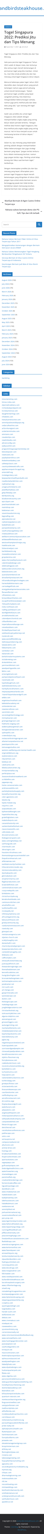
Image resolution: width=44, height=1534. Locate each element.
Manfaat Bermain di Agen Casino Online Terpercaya (22, 202)
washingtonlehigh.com (11, 1306)
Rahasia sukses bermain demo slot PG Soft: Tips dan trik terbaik (22, 211)
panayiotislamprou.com (11, 528)
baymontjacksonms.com (11, 1034)
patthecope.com (8, 1133)
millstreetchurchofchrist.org (13, 1420)
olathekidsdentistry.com (11, 686)
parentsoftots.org (8, 1177)
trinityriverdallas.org (10, 770)
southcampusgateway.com (12, 531)
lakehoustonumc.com (10, 1200)
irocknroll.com (7, 636)
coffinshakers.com (9, 958)
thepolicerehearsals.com (11, 858)
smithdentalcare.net (10, 1493)
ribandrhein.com (8, 759)
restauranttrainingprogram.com (14, 738)
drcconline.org (7, 1101)
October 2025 (7, 311)
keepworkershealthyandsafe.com (15, 478)
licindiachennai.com (10, 411)
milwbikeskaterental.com (11, 1031)
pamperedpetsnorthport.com (13, 677)
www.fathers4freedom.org (12, 1224)
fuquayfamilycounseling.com (13, 1461)
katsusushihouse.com (10, 920)
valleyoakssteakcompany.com (13, 1119)
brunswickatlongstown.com (12, 978)
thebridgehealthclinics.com (12, 1168)
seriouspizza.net (8, 1139)
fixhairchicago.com (9, 1124)
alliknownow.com (8, 861)
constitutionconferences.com (13, 1130)
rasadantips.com (8, 437)
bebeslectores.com (9, 572)
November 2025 (8, 307)
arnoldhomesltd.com (10, 615)
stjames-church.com (10, 937)
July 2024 (5, 361)
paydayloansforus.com (11, 457)
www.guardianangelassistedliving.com (17, 1382)
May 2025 (5, 322)
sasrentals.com (8, 712)
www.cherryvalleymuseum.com (14, 560)
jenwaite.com (7, 1440)
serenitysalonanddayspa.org (13, 422)
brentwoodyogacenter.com (12, 1294)
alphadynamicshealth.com (12, 1429)
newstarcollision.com (10, 709)
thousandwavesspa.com (11, 1089)
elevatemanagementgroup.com (14, 1443)
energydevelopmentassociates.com (15, 589)
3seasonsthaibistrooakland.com (14, 776)
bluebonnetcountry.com (11, 498)
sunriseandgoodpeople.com (13, 1048)
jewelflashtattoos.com (10, 490)
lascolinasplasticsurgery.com (13, 1282)
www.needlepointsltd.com (12, 1277)
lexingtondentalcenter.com (12, 730)
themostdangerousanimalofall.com (15, 855)
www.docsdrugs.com (10, 1268)
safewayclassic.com (9, 463)
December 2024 (8, 341)
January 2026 (7, 299)
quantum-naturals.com (11, 1396)
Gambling (8, 27)
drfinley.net (6, 1449)
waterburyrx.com (8, 1107)
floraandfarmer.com (10, 592)
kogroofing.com (8, 516)
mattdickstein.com (9, 1195)
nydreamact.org (8, 484)
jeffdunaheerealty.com (11, 1233)
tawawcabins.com (9, 645)
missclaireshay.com (9, 399)
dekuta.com (6, 1317)
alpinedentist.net (8, 519)
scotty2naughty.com (10, 940)
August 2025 (7, 318)
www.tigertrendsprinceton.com (14, 1221)
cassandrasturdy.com (10, 823)
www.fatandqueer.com (11, 1250)
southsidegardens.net (10, 1347)
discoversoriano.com (10, 835)
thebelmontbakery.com (11, 460)
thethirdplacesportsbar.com (13, 1355)
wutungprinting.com (10, 1025)
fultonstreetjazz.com (10, 548)
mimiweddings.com (9, 1487)
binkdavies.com (8, 893)
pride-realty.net (8, 1426)
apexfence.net (7, 1502)
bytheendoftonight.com (11, 811)
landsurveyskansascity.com (12, 1256)
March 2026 (6, 292)
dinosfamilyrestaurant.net (12, 577)
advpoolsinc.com (8, 1110)
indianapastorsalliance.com (13, 1116)
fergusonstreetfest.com (11, 1402)
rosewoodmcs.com (9, 1326)
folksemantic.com (9, 648)
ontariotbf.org (7, 472)
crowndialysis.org (9, 735)
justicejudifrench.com (10, 964)
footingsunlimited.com (11, 1262)
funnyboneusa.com (9, 1060)
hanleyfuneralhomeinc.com (12, 689)
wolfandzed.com (8, 1314)
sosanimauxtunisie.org (11, 513)
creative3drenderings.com (12, 1180)
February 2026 (7, 295)
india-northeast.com (10, 607)
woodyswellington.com (11, 1361)
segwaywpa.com (8, 1162)
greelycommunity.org (10, 923)
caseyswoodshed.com (10, 1121)
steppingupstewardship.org (13, 1300)
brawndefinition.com (10, 885)
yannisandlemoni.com (10, 665)
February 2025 (7, 334)
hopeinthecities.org (9, 814)
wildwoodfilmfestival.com (12, 539)
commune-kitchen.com (11, 902)
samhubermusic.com (10, 1499)
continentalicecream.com (12, 887)
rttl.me (4, 1481)
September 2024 (8, 353)
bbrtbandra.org (8, 496)
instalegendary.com (9, 475)
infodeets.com (7, 417)
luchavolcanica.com (9, 1072)
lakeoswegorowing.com (11, 1458)
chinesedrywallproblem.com (13, 1051)
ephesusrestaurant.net (11, 1358)
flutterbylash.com (9, 1432)
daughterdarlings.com (10, 414)
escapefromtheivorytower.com (14, 601)
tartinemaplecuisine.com (11, 981)
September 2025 (8, 315)
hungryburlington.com (11, 975)
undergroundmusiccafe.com (13, 1496)
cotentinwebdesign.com (11, 563)
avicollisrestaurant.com (11, 1098)
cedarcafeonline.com (10, 425)
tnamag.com (7, 1151)
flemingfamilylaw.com (10, 1452)
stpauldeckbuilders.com (11, 1259)
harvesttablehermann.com (12, 583)
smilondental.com (9, 706)
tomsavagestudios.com (11, 747)
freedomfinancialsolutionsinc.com (15, 1238)
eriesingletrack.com (9, 674)
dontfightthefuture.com (11, 613)
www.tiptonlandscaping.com (13, 1297)
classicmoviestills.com (10, 829)
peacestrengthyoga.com (11, 1236)
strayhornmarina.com (10, 879)
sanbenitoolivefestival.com (12, 826)
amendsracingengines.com (12, 1244)
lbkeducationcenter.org (11, 768)
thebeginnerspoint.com (11, 838)
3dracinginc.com (8, 849)
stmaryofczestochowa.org (12, 961)
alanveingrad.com (9, 1019)
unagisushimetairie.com (11, 487)
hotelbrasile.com (8, 545)
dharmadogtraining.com (11, 1475)
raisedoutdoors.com (10, 627)
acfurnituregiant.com (10, 428)
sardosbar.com (8, 651)
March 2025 (6, 330)
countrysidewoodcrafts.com (13, 466)
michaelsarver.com (9, 718)
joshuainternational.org (11, 1212)
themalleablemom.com (11, 969)
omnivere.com (7, 434)
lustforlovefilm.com (9, 908)
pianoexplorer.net (9, 1344)
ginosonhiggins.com (10, 1022)
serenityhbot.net (8, 1209)
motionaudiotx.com (9, 1478)
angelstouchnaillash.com (11, 700)
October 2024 (7, 349)
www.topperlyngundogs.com (13, 1227)
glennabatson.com (9, 876)
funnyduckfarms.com (10, 1437)
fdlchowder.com (8, 1273)
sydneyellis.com (8, 732)
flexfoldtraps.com (8, 1241)
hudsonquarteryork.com (11, 1370)
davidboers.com (8, 1189)
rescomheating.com (9, 1484)
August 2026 (7, 280)
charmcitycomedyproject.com (13, 946)
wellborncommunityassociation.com (16, 536)
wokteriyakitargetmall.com (12, 727)
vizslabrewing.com (9, 659)
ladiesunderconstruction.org (13, 569)
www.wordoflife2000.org (11, 639)
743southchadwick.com (11, 604)
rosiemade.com (8, 680)
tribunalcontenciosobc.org (12, 867)
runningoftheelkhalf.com (11, 1230)
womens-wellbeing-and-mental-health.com (19, 750)
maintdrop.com (8, 507)
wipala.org (6, 800)
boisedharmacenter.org (11, 794)
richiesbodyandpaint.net (11, 408)
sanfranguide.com (9, 844)
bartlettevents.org (9, 551)
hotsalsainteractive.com (11, 420)
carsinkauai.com (8, 1417)
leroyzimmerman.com (10, 1446)
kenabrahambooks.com (11, 899)
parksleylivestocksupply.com (13, 791)
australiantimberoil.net (11, 575)
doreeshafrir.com (8, 943)
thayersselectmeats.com (11, 1157)
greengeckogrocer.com (11, 721)
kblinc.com (6, 671)
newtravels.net (7, 455)
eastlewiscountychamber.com (13, 864)
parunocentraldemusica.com (13, 1379)
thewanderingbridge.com (12, 966)
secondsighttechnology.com (13, 715)
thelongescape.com (9, 1002)
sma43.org (6, 1288)
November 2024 (8, 345)
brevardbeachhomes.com (12, 598)
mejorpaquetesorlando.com (13, 691)
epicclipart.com (8, 501)
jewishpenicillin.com (10, 744)
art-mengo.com (8, 990)
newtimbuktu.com (9, 440)
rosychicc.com (7, 806)
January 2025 (7, 338)
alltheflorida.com (8, 1411)
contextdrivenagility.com (11, 952)
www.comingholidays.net (12, 841)
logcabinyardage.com (10, 1186)
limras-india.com (8, 402)
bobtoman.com (8, 510)
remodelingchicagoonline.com (14, 1291)
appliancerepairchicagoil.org (13, 469)
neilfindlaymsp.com (9, 1095)
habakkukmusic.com (10, 1203)
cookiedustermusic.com (11, 1063)
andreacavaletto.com (10, 788)
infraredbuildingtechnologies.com (15, 580)
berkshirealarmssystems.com (13, 656)
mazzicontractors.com (10, 1353)
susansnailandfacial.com (11, 1215)
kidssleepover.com (9, 452)
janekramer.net (8, 984)
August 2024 (7, 357)
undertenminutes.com (10, 431)
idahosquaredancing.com (12, 642)
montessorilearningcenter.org (13, 1399)
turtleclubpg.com (8, 1080)
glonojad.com (7, 931)
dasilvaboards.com (9, 873)
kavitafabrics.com (9, 1069)
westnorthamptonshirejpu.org (14, 542)
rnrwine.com (7, 1455)
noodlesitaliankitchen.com (12, 481)
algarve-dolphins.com (10, 1016)
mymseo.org (6, 1470)
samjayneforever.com (10, 1405)
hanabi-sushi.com (9, 1312)
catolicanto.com (8, 765)
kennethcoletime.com (10, 972)
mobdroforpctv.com (9, 820)
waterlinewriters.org (10, 1171)
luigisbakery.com (8, 1309)
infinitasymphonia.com (11, 914)
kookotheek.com (8, 525)
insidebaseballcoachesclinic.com (15, 1414)
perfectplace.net (8, 773)
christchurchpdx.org (10, 896)
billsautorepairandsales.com (13, 1393)
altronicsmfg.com (8, 443)
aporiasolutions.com (10, 1159)
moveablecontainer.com (11, 554)
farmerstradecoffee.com (11, 1183)
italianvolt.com (7, 654)
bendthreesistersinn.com (12, 1054)
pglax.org (5, 1039)
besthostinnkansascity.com (12, 1490)
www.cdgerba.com (9, 1376)
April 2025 (6, 326)
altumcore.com (8, 1145)
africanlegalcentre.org (10, 917)
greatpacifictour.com (10, 1083)
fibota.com (6, 1373)
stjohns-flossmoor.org (10, 1057)
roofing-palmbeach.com (11, 610)
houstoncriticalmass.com (11, 852)
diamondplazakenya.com (11, 1388)
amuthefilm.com (8, 905)
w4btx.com (6, 697)
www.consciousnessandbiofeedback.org (17, 1335)
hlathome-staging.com (10, 724)
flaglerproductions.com (11, 882)
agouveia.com (7, 1464)
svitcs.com (6, 1136)
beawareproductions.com (12, 949)
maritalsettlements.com (11, 1028)
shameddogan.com (9, 1174)
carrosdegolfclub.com (10, 586)
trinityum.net (7, 1350)
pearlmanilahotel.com (10, 504)
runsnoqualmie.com (10, 1265)
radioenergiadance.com (11, 522)
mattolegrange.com (9, 1004)
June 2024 (6, 364)
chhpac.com (6, 1472)
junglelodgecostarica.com (12, 1007)
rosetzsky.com (7, 928)
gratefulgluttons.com (10, 817)
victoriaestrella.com (9, 1086)
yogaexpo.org (7, 782)
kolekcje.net (6, 762)
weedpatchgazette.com (11, 668)
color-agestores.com (10, 797)
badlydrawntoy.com (9, 1198)
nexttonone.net (8, 1206)
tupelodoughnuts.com (10, 683)
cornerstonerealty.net (10, 1332)
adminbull (24, 47)
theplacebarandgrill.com (11, 1104)
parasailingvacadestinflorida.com (15, 1423)
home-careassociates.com (12, 785)
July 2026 (5, 284)
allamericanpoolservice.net (12, 741)
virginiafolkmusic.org (10, 753)
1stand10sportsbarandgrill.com (14, 694)
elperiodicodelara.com (10, 405)
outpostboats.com (9, 809)
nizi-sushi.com (7, 987)
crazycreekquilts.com (10, 890)
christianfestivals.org (10, 1010)
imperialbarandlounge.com (12, 624)
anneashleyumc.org (9, 1253)
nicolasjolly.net (8, 911)
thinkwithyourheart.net (11, 630)
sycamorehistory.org (10, 1329)
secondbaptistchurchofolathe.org (15, 1467)
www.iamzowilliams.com (11, 1338)
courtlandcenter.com (10, 1092)
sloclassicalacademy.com (11, 870)
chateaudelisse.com (9, 534)
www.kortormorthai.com (11, 1247)
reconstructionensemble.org (13, 1066)
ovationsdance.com (9, 756)
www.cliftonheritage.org (11, 1285)
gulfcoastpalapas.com (10, 1165)
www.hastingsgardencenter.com (14, 1341)
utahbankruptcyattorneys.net (13, 633)
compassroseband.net (10, 1142)
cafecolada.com (8, 832)
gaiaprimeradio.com (10, 993)
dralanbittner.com (9, 662)
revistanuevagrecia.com (11, 934)
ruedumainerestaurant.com (13, 925)
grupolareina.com (9, 557)
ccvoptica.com (7, 1303)
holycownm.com (8, 1075)
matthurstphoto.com (10, 1408)
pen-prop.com (7, 1218)
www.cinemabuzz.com (10, 1320)
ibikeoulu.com (7, 955)
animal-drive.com (9, 1148)
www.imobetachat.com (11, 1192)
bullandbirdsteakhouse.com (13, 1279)
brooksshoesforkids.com (11, 1154)
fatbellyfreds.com (9, 1364)
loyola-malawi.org (9, 803)
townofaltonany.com (10, 1037)
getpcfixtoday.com (9, 493)
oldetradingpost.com (10, 566)
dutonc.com (6, 999)
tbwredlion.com (8, 1391)
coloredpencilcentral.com (12, 618)
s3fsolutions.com (8, 595)
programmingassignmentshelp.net (15, 449)
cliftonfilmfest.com (9, 621)
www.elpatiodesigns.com (11, 1367)
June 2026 (6, 288)
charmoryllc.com (8, 846)
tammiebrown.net (9, 996)
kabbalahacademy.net (10, 703)
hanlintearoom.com (9, 1434)
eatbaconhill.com (8, 446)
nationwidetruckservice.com (13, 1078)
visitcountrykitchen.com (11, 1013)
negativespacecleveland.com (13, 1043)
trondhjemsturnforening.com (13, 1385)
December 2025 (8, 303)
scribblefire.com (8, 779)
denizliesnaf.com (8, 1127)
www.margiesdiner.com (11, 1271)
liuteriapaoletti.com (9, 1045)
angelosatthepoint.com (11, 1113)
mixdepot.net (7, 1323)
